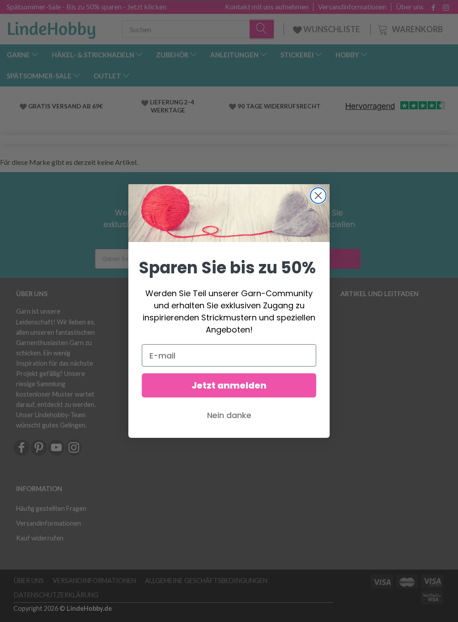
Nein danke (229, 415)
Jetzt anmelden (229, 385)
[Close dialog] (318, 195)
